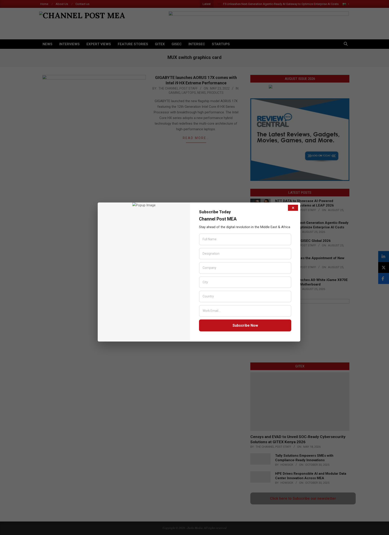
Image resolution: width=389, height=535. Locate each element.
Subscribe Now (245, 325)
